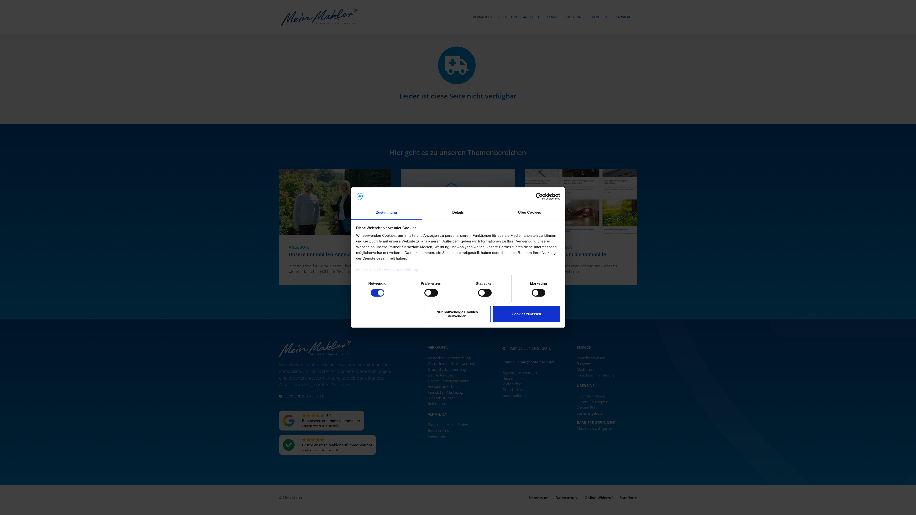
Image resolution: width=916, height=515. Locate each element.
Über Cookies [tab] (529, 212)
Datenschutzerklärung (398, 270)
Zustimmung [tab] (386, 212)
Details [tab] (458, 212)
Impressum (366, 270)
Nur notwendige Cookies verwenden (457, 314)
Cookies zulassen (526, 314)
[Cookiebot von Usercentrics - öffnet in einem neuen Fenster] (539, 196)
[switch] (431, 294)
